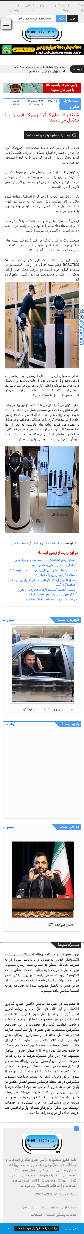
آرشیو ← (9, 620)
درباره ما (42, 8)
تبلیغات (36, 1215)
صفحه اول (79, 8)
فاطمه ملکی (50, 543)
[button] (42, 1228)
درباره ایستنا (49, 1207)
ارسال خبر (29, 1207)
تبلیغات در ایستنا (62, 8)
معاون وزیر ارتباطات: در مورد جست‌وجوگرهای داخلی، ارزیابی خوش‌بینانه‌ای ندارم (40, 69)
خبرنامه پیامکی (14, 8)
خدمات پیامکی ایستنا (61, 1215)
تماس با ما (28, 8)
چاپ (34, 543)
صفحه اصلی (19, 543)
